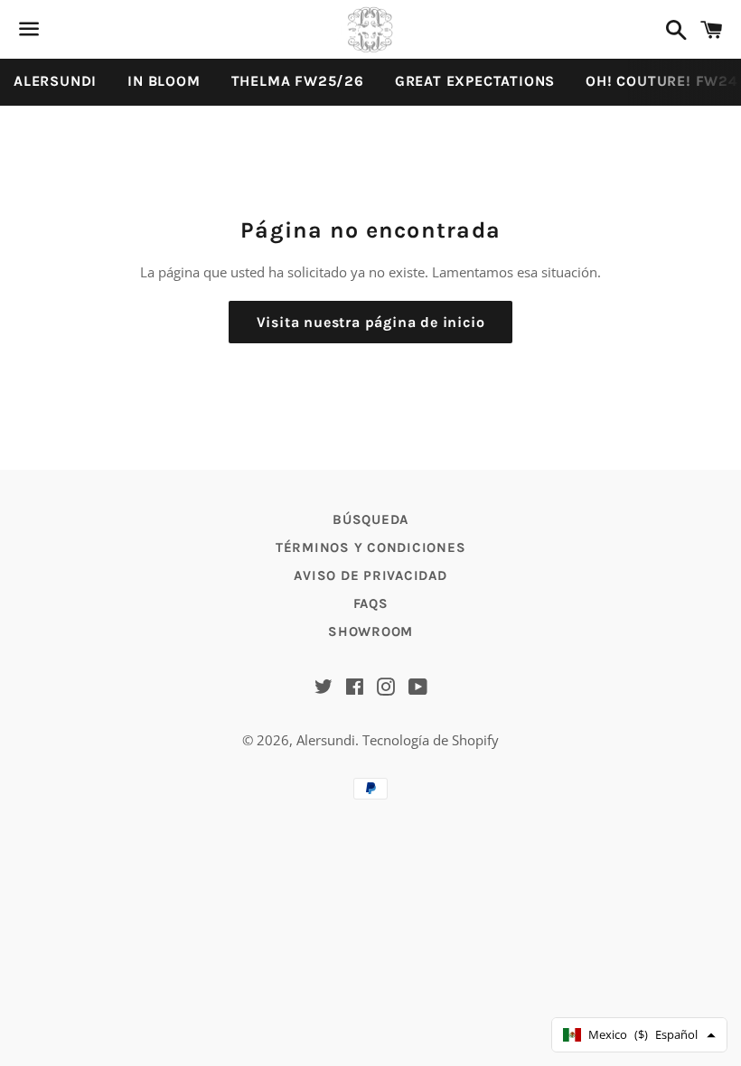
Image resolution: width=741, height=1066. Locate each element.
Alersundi (325, 740)
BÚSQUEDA (370, 519)
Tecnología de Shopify (430, 740)
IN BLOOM (163, 80)
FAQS (371, 603)
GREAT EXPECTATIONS (475, 80)
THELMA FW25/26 (297, 80)
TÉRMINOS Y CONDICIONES (371, 547)
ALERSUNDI (55, 80)
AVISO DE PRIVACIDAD (370, 575)
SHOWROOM (370, 631)
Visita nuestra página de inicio (371, 322)
